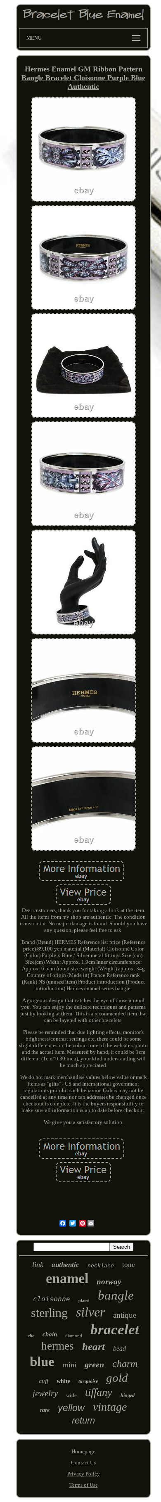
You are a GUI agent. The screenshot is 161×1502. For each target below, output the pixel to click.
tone (128, 1265)
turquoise (88, 1381)
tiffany (98, 1392)
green (94, 1364)
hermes (57, 1346)
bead (119, 1348)
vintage (110, 1406)
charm (124, 1363)
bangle (116, 1295)
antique (124, 1315)
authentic (65, 1265)
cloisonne (51, 1299)
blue (42, 1361)
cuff (43, 1381)
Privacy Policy (83, 1474)
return (83, 1420)
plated (84, 1300)
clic (31, 1335)
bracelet (114, 1329)
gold (117, 1377)
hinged (128, 1395)
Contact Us (83, 1462)
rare (45, 1410)
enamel (67, 1278)
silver (90, 1312)
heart (93, 1346)
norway (109, 1281)
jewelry (45, 1393)
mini (69, 1365)
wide (71, 1395)
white (63, 1381)
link (37, 1264)
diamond (73, 1335)
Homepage (83, 1451)
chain (50, 1334)
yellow (71, 1407)
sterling (49, 1312)
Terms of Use (83, 1485)
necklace (101, 1266)
